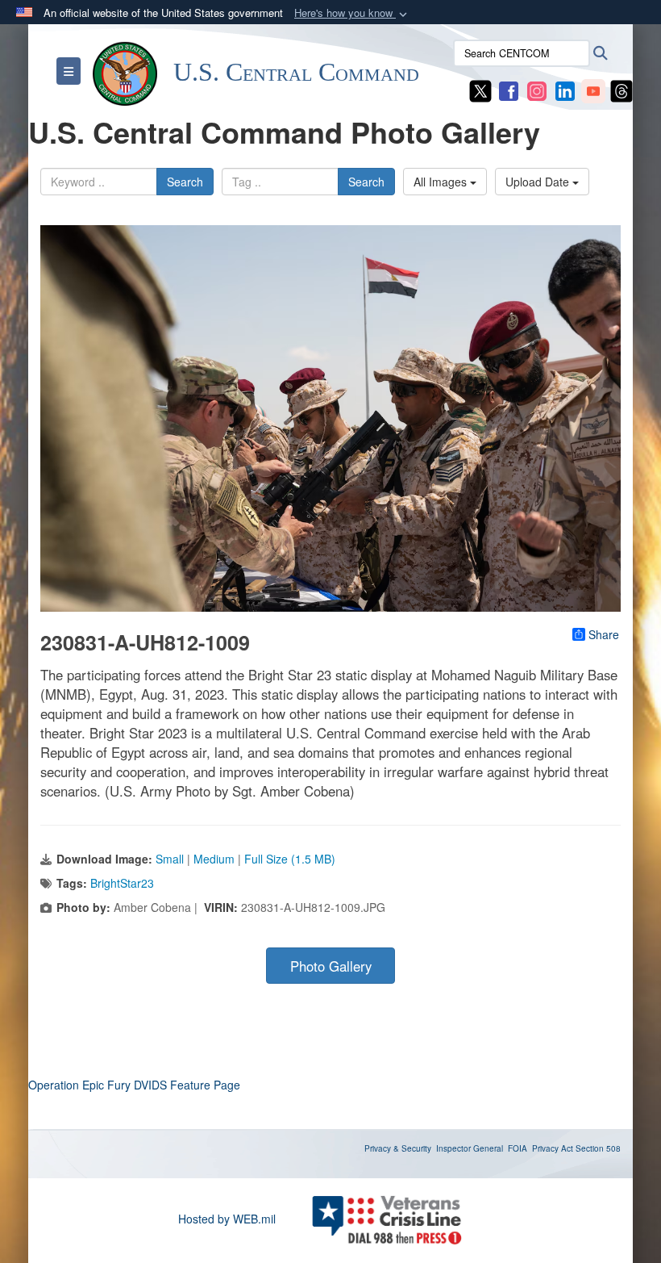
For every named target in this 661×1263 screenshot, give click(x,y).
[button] (352, 13)
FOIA (517, 1148)
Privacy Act (552, 1148)
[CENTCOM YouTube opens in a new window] (593, 90)
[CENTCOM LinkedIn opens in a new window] (565, 90)
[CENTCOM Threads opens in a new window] (621, 90)
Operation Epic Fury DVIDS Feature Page (134, 1085)
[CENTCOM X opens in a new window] (480, 90)
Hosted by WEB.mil (227, 1219)
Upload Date (538, 182)
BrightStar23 (122, 883)
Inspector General (469, 1148)
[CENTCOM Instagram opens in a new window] (537, 90)
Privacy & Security (397, 1148)
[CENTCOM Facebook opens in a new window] (509, 90)
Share (603, 634)
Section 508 (598, 1148)
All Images (442, 182)
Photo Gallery (331, 966)
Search (185, 182)
